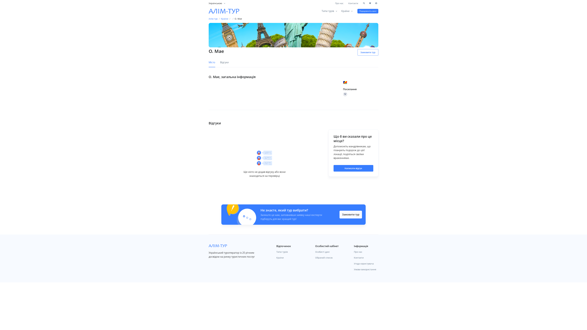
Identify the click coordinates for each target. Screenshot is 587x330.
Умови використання (365, 269)
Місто (212, 62)
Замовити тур (350, 214)
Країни (345, 11)
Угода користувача (364, 263)
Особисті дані (322, 251)
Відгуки (224, 62)
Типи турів (328, 11)
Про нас (339, 3)
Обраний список (324, 257)
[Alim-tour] (224, 11)
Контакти (353, 3)
